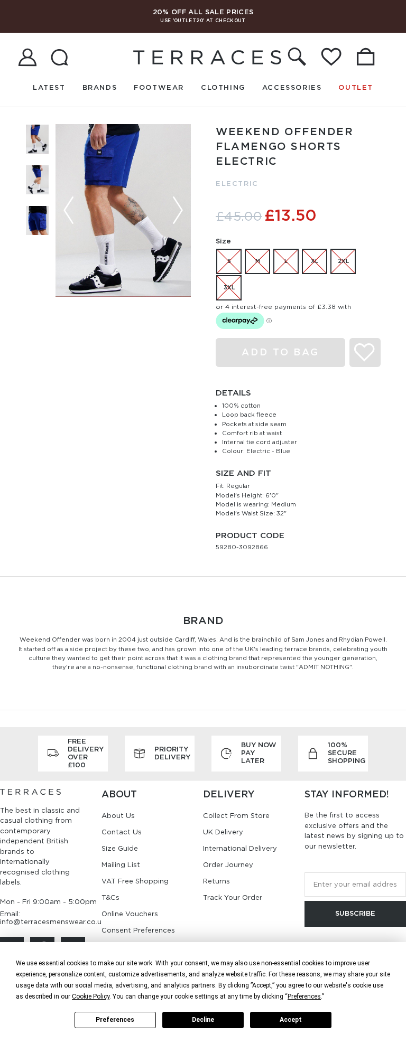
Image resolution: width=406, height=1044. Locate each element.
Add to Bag (280, 352)
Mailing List (121, 865)
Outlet (355, 87)
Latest (49, 87)
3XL (229, 287)
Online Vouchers (130, 914)
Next (177, 210)
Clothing (223, 87)
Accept (291, 1019)
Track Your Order (232, 897)
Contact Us (122, 832)
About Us (118, 816)
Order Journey (228, 865)
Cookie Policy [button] (90, 996)
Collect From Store (236, 816)
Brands (99, 87)
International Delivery (240, 848)
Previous (68, 210)
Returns (216, 881)
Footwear (159, 87)
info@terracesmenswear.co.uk (52, 922)
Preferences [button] (304, 996)
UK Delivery (223, 832)
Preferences (115, 1019)
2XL (343, 261)
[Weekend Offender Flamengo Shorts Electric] (123, 210)
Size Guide (120, 848)
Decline (203, 1019)
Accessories (292, 87)
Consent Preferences (138, 930)
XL (314, 261)
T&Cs (110, 897)
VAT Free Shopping (135, 881)
